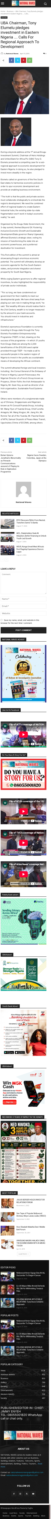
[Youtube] (33, 1493)
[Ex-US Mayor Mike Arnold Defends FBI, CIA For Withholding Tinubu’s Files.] (7, 1289)
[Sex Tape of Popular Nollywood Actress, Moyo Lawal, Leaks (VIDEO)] (7, 1217)
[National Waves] (2, 53)
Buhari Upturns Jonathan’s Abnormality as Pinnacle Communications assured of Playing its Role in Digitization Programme (11, 463)
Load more (23, 1254)
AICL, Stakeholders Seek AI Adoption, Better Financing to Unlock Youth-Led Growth (31, 535)
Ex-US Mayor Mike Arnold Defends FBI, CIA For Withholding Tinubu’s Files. (30, 1288)
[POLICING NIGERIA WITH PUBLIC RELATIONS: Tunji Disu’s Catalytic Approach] (7, 1303)
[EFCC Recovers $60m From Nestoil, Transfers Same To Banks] (7, 524)
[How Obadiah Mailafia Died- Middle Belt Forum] (7, 1230)
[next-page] (6, 559)
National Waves (12, 54)
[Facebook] (11, 60)
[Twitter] (17, 60)
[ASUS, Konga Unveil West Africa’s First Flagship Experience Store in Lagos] (7, 550)
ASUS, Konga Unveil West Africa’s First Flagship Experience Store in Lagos (30, 549)
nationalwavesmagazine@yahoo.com (22, 1475)
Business (10, 11)
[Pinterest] (23, 60)
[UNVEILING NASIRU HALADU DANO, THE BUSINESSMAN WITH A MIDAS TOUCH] (7, 1244)
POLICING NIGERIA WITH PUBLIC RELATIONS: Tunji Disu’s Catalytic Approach (29, 1301)
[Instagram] (20, 1493)
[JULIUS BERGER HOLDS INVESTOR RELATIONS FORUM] (7, 1203)
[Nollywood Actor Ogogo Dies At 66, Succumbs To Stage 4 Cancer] (7, 1276)
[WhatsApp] (29, 60)
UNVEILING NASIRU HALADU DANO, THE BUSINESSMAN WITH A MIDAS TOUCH (30, 1243)
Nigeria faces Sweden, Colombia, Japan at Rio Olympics (36, 458)
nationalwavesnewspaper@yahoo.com (27, 1472)
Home (3, 11)
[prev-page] (2, 559)
